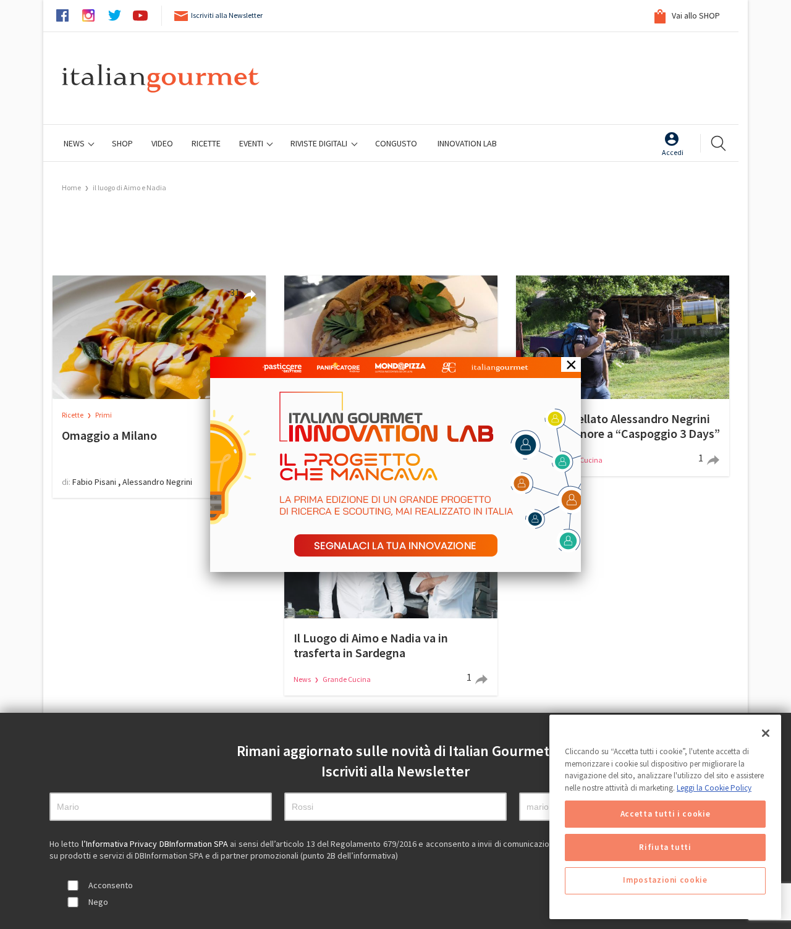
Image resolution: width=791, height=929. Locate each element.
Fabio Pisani (94, 481)
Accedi (672, 152)
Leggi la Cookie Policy (714, 788)
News (75, 143)
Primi (103, 414)
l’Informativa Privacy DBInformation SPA (156, 843)
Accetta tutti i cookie (665, 814)
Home (71, 187)
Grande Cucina (347, 679)
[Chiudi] (765, 733)
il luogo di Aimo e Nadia (129, 187)
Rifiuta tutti (665, 847)
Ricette (73, 414)
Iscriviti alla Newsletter (227, 15)
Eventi (252, 143)
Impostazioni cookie (665, 880)
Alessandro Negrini (157, 481)
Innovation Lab (467, 143)
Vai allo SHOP (695, 15)
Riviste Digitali (319, 143)
